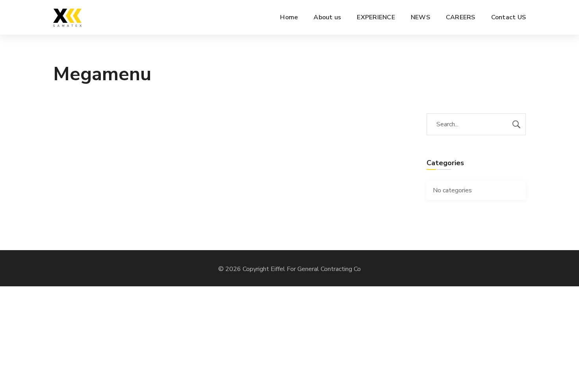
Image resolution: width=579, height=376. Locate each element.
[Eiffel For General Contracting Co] (67, 17)
